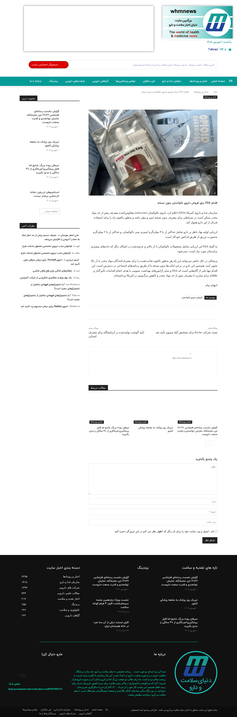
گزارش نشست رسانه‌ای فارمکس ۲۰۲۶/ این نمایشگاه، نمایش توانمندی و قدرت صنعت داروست (197, 431)
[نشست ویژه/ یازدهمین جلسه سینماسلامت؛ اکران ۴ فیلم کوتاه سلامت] (139, 602)
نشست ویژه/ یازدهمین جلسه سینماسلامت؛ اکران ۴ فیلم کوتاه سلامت (111, 603)
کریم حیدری (72, 260)
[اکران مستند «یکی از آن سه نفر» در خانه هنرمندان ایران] (139, 625)
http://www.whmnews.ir (182, 358)
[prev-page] (213, 443)
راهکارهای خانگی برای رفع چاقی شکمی (52, 271)
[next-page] (208, 443)
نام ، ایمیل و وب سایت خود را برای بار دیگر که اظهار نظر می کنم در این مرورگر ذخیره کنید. (164, 531)
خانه (215, 92)
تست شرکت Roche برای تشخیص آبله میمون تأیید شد (186, 332)
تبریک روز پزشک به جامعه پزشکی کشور (179, 602)
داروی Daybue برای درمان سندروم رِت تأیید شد (44, 306)
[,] (202, 361)
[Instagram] (22, 675)
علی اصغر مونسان (70, 235)
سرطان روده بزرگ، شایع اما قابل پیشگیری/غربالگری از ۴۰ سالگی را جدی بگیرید (109, 431)
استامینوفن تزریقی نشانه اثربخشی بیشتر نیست (44, 194)
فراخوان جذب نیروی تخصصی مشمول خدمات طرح (47, 246)
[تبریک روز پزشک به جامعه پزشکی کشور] (153, 409)
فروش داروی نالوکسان (192, 297)
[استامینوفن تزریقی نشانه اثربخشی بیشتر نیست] (69, 195)
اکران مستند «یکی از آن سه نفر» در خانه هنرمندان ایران (111, 624)
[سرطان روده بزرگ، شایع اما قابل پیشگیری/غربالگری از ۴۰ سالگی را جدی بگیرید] (109, 409)
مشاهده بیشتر (51, 211)
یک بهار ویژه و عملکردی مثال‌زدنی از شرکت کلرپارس (46, 277)
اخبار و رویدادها (201, 92)
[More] (153, 103)
